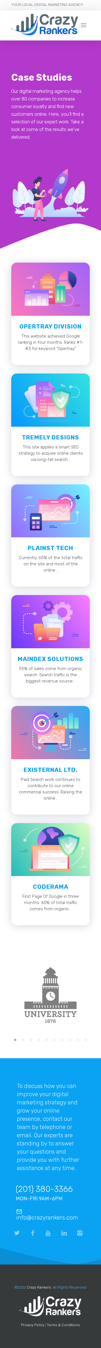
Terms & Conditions (63, 1325)
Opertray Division (50, 326)
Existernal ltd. (51, 769)
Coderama (50, 886)
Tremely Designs (50, 437)
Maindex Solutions (50, 658)
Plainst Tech (50, 547)
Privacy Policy (32, 1325)
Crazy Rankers (39, 1287)
